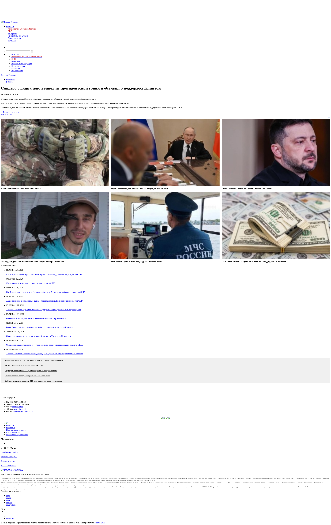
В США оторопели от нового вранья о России (24, 365)
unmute (9, 502)
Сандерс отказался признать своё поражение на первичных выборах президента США (44, 345)
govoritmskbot (17, 407)
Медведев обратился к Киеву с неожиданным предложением (31, 371)
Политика (10, 79)
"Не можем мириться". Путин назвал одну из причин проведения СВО (34, 360)
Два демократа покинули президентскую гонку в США (30, 283)
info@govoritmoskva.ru (23, 411)
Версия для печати (11, 112)
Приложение (17, 71)
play (8, 495)
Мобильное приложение (17, 435)
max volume (11, 505)
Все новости (6, 114)
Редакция (12, 40)
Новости (10, 26)
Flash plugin (100, 523)
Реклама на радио (9, 457)
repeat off (10, 518)
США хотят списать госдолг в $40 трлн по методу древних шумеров (33, 381)
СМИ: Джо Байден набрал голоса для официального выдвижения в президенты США (44, 274)
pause (8, 498)
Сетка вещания (14, 38)
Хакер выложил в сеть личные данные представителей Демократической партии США (44, 301)
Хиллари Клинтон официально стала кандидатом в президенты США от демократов (43, 310)
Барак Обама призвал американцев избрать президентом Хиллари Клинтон (39, 327)
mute (8, 500)
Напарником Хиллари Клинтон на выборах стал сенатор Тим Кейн (36, 318)
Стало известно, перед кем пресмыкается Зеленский (27, 376)
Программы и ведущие (18, 36)
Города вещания (8, 461)
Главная (4, 75)
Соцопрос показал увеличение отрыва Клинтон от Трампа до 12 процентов (39, 336)
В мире (9, 82)
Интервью (12, 33)
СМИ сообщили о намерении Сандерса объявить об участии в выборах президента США (45, 292)
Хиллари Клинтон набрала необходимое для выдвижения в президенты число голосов (44, 354)
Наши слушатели (8, 465)
